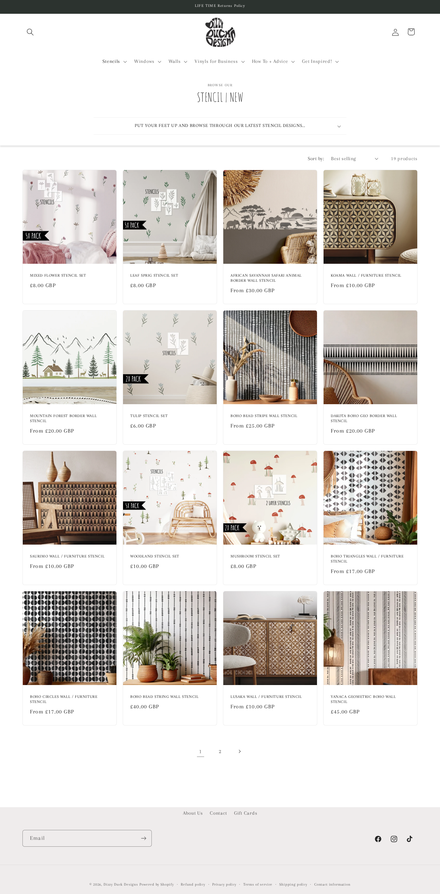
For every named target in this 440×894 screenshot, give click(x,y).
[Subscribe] (143, 838)
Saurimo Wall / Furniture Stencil (67, 557)
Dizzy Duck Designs (121, 884)
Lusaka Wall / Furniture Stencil (266, 697)
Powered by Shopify (156, 884)
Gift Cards (245, 813)
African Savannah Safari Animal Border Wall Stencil (266, 278)
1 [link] (200, 751)
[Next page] (239, 752)
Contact (218, 813)
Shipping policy (293, 884)
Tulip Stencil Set (149, 416)
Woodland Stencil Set (154, 557)
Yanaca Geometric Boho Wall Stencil (363, 700)
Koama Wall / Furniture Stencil (366, 275)
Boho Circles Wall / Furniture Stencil (63, 700)
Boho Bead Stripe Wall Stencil (263, 416)
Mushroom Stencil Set (255, 557)
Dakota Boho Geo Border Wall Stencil (364, 419)
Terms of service (257, 884)
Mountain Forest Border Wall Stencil (63, 419)
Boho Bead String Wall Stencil (164, 697)
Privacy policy (224, 884)
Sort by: (316, 158)
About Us (193, 813)
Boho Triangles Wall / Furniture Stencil (367, 559)
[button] (30, 32)
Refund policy (193, 884)
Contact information (332, 884)
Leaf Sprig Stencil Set (154, 275)
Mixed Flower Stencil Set (58, 275)
